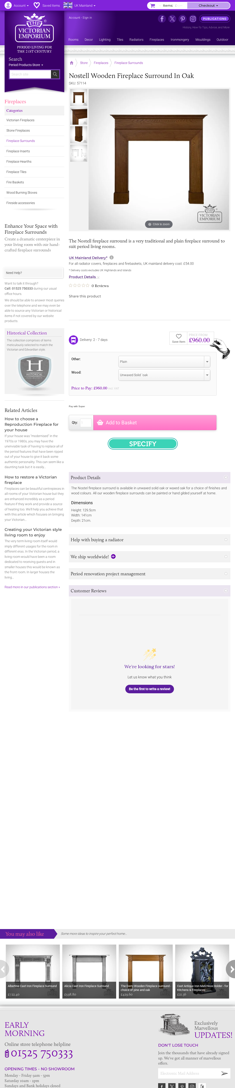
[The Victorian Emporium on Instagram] (193, 19)
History (187, 27)
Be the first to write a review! (149, 689)
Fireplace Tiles (16, 172)
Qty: (75, 422)
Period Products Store (25, 65)
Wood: (76, 372)
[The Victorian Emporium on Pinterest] (183, 19)
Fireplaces (15, 101)
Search (15, 59)
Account (74, 17)
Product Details (82, 277)
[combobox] (164, 361)
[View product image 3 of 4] (78, 134)
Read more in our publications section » (32, 587)
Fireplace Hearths (18, 161)
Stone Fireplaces (18, 130)
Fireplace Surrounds (20, 141)
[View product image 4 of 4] (78, 153)
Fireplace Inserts (18, 151)
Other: (76, 359)
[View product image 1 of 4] (78, 97)
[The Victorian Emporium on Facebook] (162, 19)
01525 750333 (42, 1052)
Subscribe (224, 1073)
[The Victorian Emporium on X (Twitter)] (172, 19)
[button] (149, 477)
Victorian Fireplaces (20, 120)
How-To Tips (199, 27)
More (226, 27)
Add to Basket (121, 423)
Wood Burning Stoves (21, 192)
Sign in (87, 17)
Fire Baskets (15, 182)
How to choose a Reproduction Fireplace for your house (32, 424)
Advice (213, 27)
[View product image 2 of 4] (78, 116)
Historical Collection (27, 333)
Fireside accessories (20, 203)
